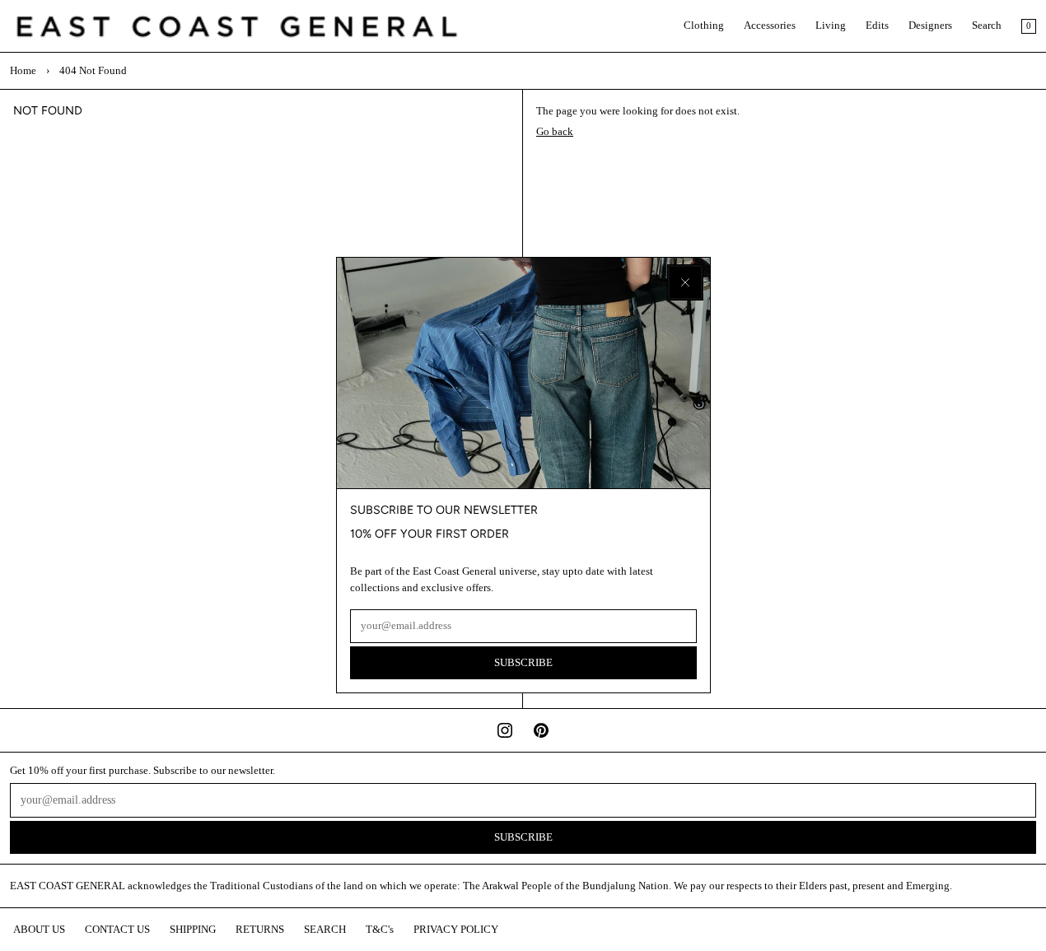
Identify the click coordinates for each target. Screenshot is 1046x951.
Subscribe (523, 663)
